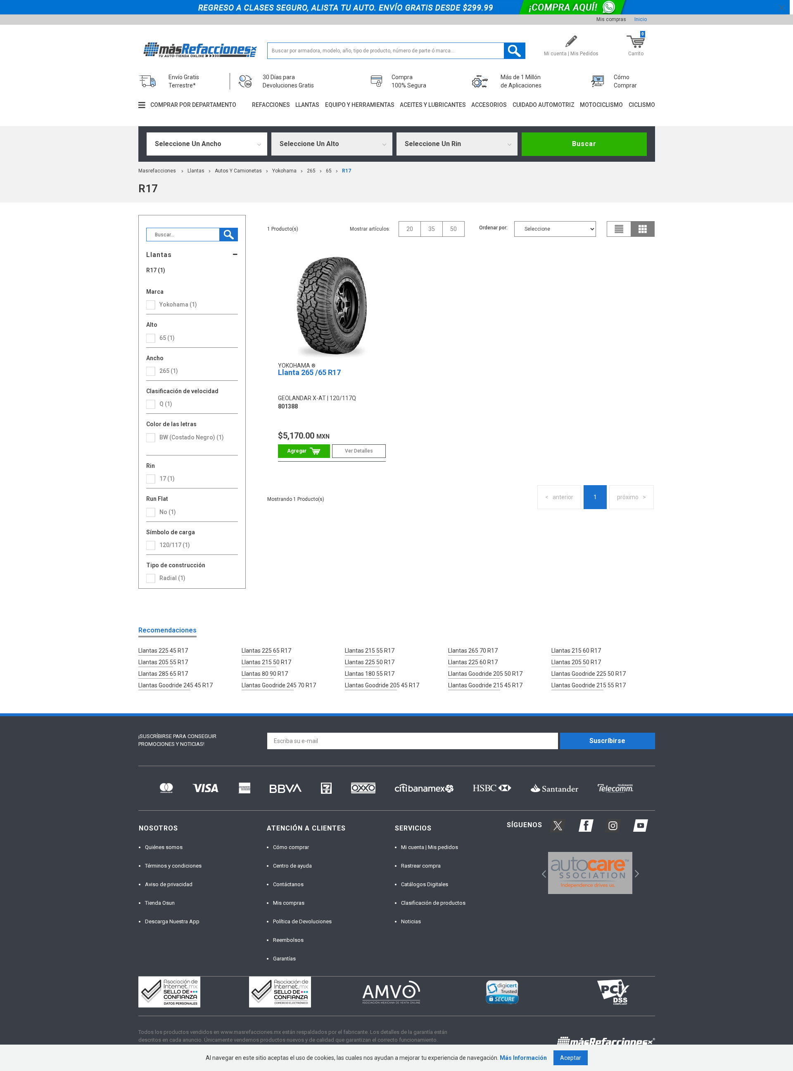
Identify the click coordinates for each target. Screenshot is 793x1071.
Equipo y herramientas (359, 104)
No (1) (167, 512)
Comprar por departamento (193, 104)
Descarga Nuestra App (172, 921)
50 (453, 229)
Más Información (523, 1057)
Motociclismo (601, 104)
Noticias (411, 921)
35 (431, 229)
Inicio (640, 19)
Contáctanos (288, 884)
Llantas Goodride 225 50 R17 (588, 673)
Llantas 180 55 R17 (369, 673)
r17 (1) (155, 270)
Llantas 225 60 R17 (473, 662)
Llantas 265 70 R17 (473, 650)
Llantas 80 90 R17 (265, 673)
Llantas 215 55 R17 (369, 650)
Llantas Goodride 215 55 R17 (588, 685)
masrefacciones (157, 171)
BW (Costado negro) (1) (191, 437)
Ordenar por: (493, 228)
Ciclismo (642, 104)
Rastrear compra (421, 866)
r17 (346, 171)
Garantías (284, 958)
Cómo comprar (291, 847)
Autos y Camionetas (238, 171)
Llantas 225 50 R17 (369, 662)
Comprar (304, 451)
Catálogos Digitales (424, 884)
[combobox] (207, 144)
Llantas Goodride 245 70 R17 (279, 685)
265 (311, 171)
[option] (590, 873)
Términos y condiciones (173, 866)
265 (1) (168, 371)
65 (329, 171)
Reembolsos (288, 940)
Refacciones (271, 104)
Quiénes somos (164, 847)
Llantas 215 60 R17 (576, 650)
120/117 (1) (174, 545)
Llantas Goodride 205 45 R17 (382, 685)
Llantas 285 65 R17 (163, 673)
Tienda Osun (160, 903)
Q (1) (165, 404)
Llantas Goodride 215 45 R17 (485, 685)
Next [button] (636, 873)
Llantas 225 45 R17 (163, 650)
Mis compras (611, 19)
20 (409, 229)
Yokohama (284, 171)
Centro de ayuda (292, 866)
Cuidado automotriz (544, 104)
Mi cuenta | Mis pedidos (429, 847)
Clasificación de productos (433, 903)
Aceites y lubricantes (433, 104)
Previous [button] (541, 873)
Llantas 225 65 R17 (266, 650)
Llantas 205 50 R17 (576, 662)
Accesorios (489, 104)
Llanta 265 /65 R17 (309, 372)
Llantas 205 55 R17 (163, 662)
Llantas (307, 104)
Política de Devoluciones (302, 921)
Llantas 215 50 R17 (266, 662)
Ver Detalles (359, 451)
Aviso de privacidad (168, 884)
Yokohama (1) (178, 304)
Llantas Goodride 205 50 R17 (485, 673)
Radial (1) (172, 578)
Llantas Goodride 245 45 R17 (175, 685)
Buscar (584, 144)
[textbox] (396, 50)
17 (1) (167, 478)
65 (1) (167, 338)
